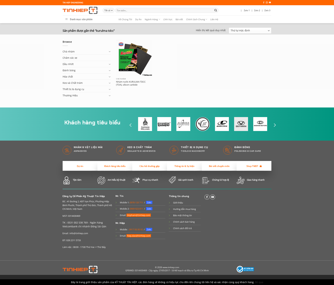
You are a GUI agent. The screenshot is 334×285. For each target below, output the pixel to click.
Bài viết (179, 19)
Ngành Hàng (151, 19)
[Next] (274, 125)
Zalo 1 (247, 10)
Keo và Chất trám (73, 82)
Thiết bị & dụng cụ (73, 89)
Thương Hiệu (70, 95)
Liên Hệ (214, 19)
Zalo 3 (267, 10)
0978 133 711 (136, 202)
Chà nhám (69, 51)
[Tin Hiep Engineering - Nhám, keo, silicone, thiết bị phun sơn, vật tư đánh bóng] (80, 10)
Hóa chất (68, 76)
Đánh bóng (69, 70)
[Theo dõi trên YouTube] (270, 3)
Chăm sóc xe (70, 57)
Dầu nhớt (68, 64)
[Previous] (131, 125)
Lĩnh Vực (167, 19)
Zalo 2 (257, 10)
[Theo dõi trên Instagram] (267, 3)
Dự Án (138, 19)
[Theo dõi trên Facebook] (264, 3)
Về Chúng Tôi (125, 19)
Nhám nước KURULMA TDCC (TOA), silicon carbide (131, 83)
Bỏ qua (259, 282)
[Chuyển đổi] (110, 51)
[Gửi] (215, 10)
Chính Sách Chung (195, 19)
